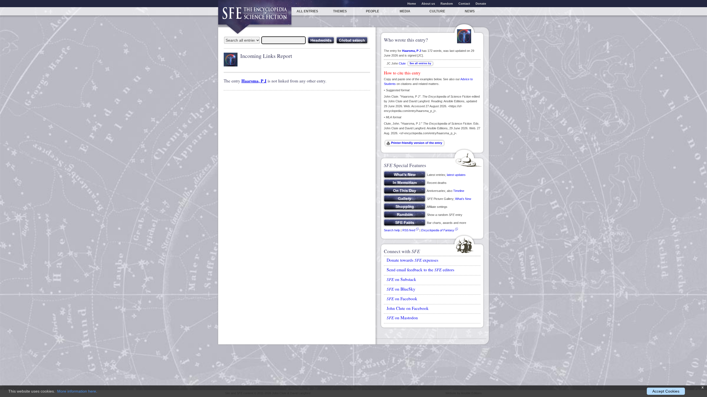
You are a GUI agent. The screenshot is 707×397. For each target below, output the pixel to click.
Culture (437, 11)
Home (411, 3)
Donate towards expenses (412, 260)
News (470, 11)
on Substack (401, 279)
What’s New (463, 198)
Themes (340, 11)
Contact (464, 3)
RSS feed (408, 230)
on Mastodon (402, 317)
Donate (481, 3)
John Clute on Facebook (408, 308)
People (372, 11)
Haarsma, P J (254, 81)
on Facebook (402, 298)
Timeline (458, 190)
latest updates (456, 174)
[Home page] (254, 16)
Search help (392, 230)
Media (405, 11)
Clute (402, 63)
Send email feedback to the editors (420, 269)
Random (446, 3)
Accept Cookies (665, 391)
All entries (307, 11)
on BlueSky (401, 289)
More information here (76, 391)
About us (428, 3)
